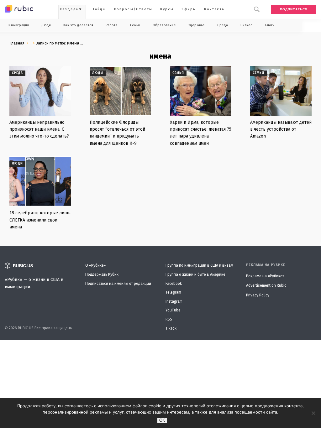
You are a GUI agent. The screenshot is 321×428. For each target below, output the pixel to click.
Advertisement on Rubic (266, 285)
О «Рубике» (95, 265)
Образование (164, 25)
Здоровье (196, 25)
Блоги (270, 25)
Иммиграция (18, 25)
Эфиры (189, 9)
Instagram (174, 301)
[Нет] (313, 413)
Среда (222, 25)
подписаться (294, 9)
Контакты (214, 9)
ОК (162, 420)
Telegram (173, 292)
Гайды (99, 9)
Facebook (174, 283)
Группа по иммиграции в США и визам (199, 265)
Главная (16, 43)
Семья (135, 25)
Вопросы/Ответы (133, 9)
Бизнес (246, 25)
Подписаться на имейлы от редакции (118, 283)
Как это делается (78, 25)
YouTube (173, 310)
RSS (169, 319)
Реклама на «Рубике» (265, 276)
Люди (46, 25)
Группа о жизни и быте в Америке (195, 274)
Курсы (167, 9)
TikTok (171, 328)
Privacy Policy (257, 295)
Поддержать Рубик (101, 274)
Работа (111, 25)
